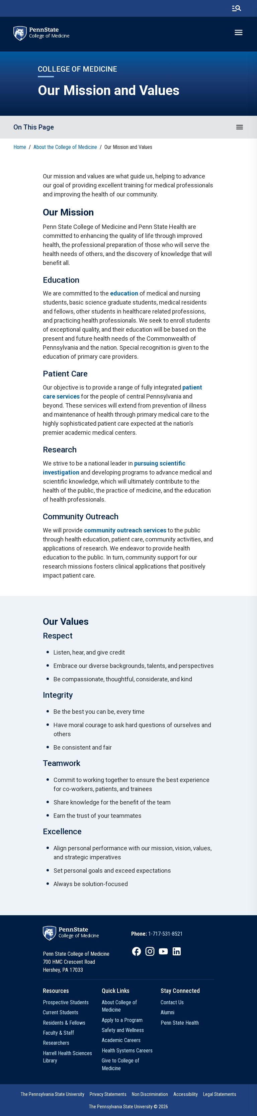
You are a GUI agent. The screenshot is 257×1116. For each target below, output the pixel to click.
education (124, 293)
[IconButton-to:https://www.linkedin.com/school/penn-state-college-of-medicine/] (176, 951)
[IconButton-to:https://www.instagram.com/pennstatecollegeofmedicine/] (150, 951)
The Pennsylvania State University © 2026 (128, 1106)
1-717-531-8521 (165, 934)
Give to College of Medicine (120, 1064)
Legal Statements (219, 1094)
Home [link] (19, 147)
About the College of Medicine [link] (65, 147)
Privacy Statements (108, 1094)
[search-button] (237, 8)
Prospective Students (66, 1002)
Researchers (56, 1043)
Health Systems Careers (127, 1050)
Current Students (60, 1012)
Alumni (167, 1012)
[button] (240, 127)
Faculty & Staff (58, 1033)
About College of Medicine (119, 1006)
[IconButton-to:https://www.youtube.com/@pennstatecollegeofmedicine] (163, 951)
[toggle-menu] (239, 32)
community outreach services (125, 530)
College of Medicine (49, 35)
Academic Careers (121, 1040)
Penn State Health (180, 1023)
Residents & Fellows (64, 1023)
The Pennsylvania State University (52, 1094)
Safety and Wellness (123, 1030)
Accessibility (185, 1094)
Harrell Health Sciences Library (67, 1057)
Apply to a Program (122, 1020)
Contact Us (172, 1002)
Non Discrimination (150, 1094)
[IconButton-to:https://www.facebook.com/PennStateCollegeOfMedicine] (136, 951)
